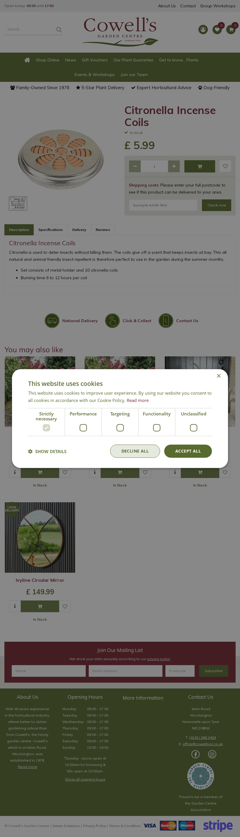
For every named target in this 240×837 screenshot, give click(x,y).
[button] (47, 451)
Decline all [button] (135, 451)
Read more (138, 400)
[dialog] (120, 418)
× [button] (218, 376)
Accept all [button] (188, 451)
